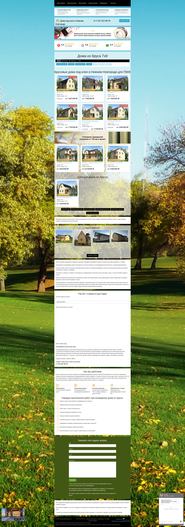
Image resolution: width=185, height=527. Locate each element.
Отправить (72, 480)
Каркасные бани (93, 3)
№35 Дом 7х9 (85, 92)
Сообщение (71, 460)
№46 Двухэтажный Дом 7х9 (64, 162)
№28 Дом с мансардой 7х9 (64, 197)
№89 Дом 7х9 (60, 92)
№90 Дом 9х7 (111, 92)
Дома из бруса (61, 3)
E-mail (70, 454)
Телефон (71, 449)
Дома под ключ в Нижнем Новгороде (69, 22)
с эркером (89, 64)
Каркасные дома (71, 3)
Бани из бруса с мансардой (117, 209)
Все (80, 60)
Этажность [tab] (73, 60)
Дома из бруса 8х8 (66, 209)
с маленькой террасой (61, 64)
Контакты (113, 3)
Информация (103, 3)
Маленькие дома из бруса (77, 209)
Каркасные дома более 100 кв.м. (103, 209)
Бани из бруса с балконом (92, 213)
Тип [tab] (59, 60)
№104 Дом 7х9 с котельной (115, 162)
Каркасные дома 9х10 (89, 209)
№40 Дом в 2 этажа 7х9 (114, 121)
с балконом (71, 64)
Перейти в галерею (92, 255)
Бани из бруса (82, 3)
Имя (70, 443)
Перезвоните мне (124, 20)
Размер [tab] (65, 60)
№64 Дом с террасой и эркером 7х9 (91, 162)
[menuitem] (61, 3)
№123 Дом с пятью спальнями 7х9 (66, 121)
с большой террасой (80, 64)
